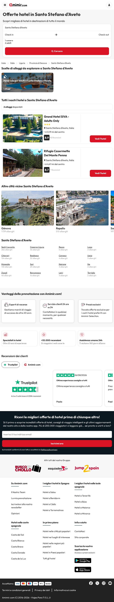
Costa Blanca (17, 540)
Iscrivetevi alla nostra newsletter (21, 506)
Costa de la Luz (18, 558)
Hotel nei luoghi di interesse (56, 537)
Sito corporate (82, 537)
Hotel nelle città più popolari (56, 531)
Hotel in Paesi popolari (54, 552)
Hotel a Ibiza (81, 501)
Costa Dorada (18, 552)
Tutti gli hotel (49, 558)
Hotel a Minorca (82, 513)
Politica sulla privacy (49, 449)
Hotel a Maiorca (82, 507)
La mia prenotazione (21, 498)
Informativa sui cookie (65, 590)
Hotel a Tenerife (83, 495)
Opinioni (15, 513)
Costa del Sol (17, 534)
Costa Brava (17, 546)
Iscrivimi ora (57, 443)
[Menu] (5, 5)
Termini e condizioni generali (16, 590)
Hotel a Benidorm (51, 498)
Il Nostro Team (18, 492)
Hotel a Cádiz (49, 504)
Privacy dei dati (42, 590)
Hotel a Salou (49, 492)
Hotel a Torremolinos (53, 510)
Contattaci (80, 531)
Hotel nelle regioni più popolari (53, 545)
